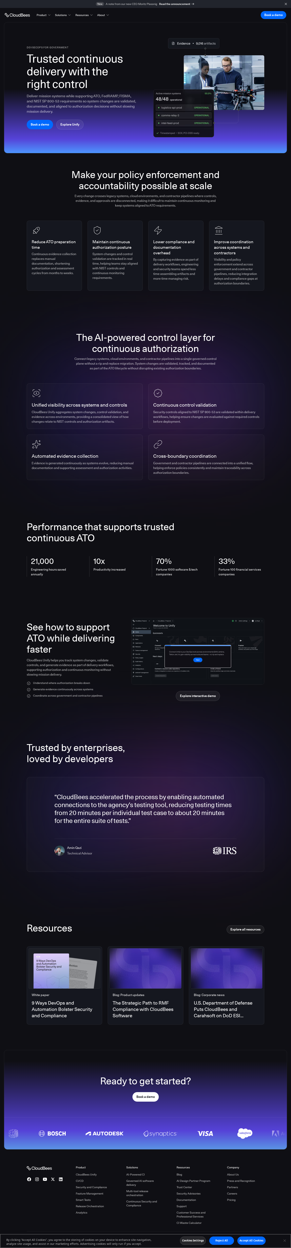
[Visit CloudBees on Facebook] (29, 1179)
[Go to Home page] (17, 15)
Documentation (186, 1199)
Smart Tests (83, 1199)
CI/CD (80, 1180)
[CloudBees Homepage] (39, 1168)
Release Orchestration (90, 1206)
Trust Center (184, 1187)
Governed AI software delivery (140, 1182)
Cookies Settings (193, 1240)
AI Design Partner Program (193, 1180)
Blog (179, 1174)
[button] (44, 15)
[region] (145, 1241)
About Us (233, 1174)
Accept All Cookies (251, 1240)
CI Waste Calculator (189, 1222)
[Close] (284, 1240)
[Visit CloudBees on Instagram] (37, 1179)
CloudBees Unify (86, 1174)
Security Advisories (189, 1193)
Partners (232, 1187)
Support (182, 1206)
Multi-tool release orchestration (137, 1193)
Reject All (221, 1240)
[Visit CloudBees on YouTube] (45, 1179)
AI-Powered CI (135, 1174)
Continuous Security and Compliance (141, 1203)
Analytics (81, 1212)
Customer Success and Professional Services (191, 1214)
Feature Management (89, 1193)
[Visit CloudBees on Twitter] (52, 1179)
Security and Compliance (91, 1187)
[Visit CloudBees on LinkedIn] (60, 1179)
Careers (232, 1193)
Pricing (231, 1199)
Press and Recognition (241, 1180)
